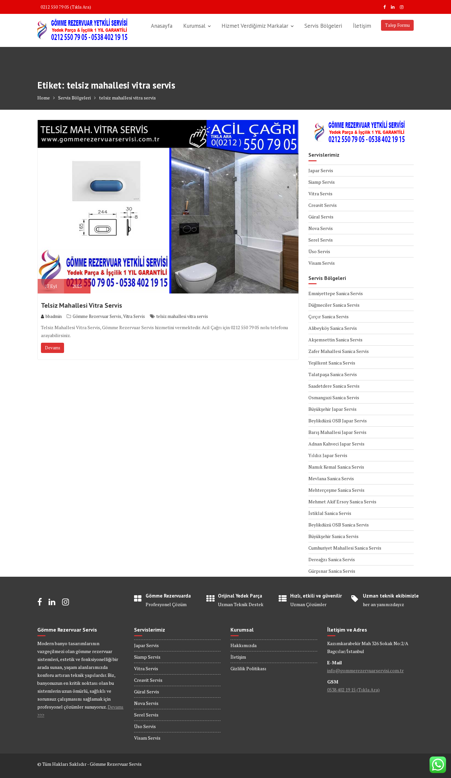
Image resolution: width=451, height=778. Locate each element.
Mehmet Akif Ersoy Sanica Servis (342, 501)
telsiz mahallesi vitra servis (182, 316)
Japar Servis (320, 170)
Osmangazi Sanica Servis (333, 397)
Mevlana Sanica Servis (331, 478)
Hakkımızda (243, 645)
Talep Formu (397, 25)
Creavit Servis (322, 205)
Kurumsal (194, 25)
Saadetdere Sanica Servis (334, 386)
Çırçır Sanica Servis (328, 316)
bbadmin (54, 316)
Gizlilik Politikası (248, 668)
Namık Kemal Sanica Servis (336, 467)
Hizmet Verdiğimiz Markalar (255, 25)
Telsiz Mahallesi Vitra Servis (81, 305)
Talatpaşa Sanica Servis (332, 374)
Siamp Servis (321, 182)
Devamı (52, 348)
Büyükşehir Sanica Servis (333, 536)
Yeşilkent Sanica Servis (331, 363)
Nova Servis (320, 228)
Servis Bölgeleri (323, 25)
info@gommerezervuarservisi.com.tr (365, 670)
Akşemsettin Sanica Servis (335, 339)
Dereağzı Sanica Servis (331, 559)
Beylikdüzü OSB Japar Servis (337, 420)
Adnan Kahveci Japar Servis (336, 444)
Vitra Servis (134, 316)
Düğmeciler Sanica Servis (334, 305)
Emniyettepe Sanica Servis (335, 293)
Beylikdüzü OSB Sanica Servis (338, 525)
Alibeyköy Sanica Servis (332, 328)
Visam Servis (321, 263)
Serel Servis (320, 240)
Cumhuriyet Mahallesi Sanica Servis (344, 548)
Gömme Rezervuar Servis (97, 316)
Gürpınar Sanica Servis (331, 571)
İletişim (362, 25)
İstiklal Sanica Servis (329, 513)
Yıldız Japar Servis (327, 455)
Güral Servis (320, 217)
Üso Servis (319, 251)
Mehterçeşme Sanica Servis (336, 490)
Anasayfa (161, 25)
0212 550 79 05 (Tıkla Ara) (66, 7)
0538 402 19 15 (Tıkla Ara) (353, 689)
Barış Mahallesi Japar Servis (337, 432)
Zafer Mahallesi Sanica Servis (338, 351)
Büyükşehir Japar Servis (332, 409)
